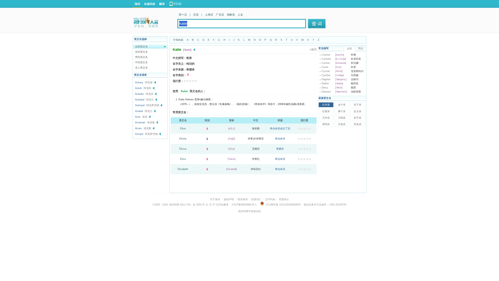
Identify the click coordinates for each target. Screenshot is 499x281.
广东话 (220, 14)
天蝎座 (342, 117)
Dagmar (326, 79)
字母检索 (178, 39)
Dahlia (325, 83)
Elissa (182, 148)
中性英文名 (141, 62)
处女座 (357, 111)
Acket (138, 88)
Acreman (140, 122)
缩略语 (231, 14)
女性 (349, 48)
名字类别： (179, 75)
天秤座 (326, 117)
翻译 (162, 3)
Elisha (182, 138)
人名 (240, 14)
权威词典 (149, 3)
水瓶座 (342, 124)
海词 (137, 3)
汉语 (196, 14)
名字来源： (179, 69)
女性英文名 (141, 51)
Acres (138, 128)
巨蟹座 (326, 111)
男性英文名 (141, 57)
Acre (137, 116)
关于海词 (215, 199)
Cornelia (326, 58)
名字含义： (179, 63)
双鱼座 (357, 124)
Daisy (325, 87)
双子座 (357, 104)
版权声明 (229, 199)
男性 (360, 48)
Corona (326, 62)
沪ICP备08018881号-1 (244, 204)
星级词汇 (256, 199)
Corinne (326, 54)
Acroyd (139, 133)
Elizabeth (183, 169)
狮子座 (342, 111)
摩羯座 (326, 124)
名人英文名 (141, 67)
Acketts (139, 93)
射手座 (357, 117)
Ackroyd (139, 105)
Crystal (326, 71)
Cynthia (326, 75)
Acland (139, 111)
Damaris (326, 91)
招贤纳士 (284, 199)
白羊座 (326, 104)
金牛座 (342, 104)
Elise (183, 128)
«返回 (313, 49)
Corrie (325, 67)
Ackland (139, 99)
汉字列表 (270, 199)
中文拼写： (179, 58)
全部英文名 (141, 46)
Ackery (139, 82)
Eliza (183, 158)
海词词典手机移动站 (249, 211)
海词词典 (174, 204)
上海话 (209, 14)
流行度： (178, 81)
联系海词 (243, 199)
